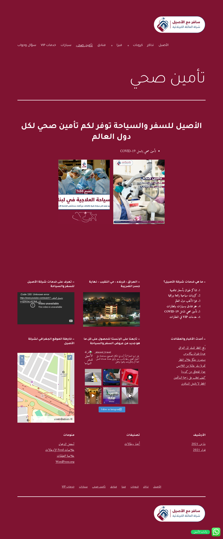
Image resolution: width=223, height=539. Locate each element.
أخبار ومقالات (132, 444)
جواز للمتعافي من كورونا (193, 371)
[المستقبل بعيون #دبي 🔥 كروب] (130, 395)
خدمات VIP (48, 45)
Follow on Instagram (110, 409)
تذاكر (150, 45)
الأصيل (164, 45)
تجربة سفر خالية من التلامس (191, 366)
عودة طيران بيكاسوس (194, 353)
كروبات (138, 45)
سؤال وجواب (26, 45)
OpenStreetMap (43, 419)
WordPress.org (65, 462)
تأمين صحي (84, 45)
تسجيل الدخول (66, 444)
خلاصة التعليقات (65, 456)
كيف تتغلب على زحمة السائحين (190, 377)
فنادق (101, 45)
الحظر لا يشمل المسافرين (193, 383)
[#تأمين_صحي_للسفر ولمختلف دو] (111, 377)
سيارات (66, 45)
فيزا (119, 45)
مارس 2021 (198, 444)
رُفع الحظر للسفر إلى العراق (192, 348)
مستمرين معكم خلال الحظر (192, 360)
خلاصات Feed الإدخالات (59, 450)
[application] (45, 308)
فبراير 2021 (199, 450)
